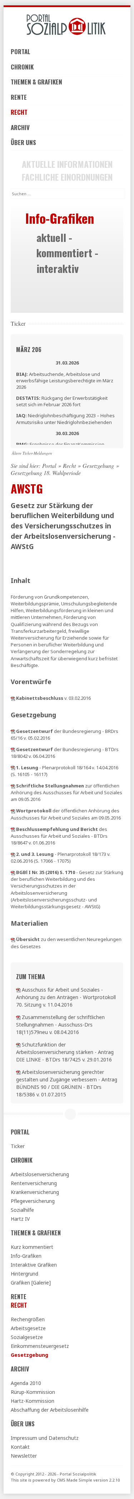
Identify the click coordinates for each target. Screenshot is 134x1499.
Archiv (20, 127)
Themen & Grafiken (36, 81)
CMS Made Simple (74, 1480)
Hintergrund (24, 1273)
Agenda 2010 (26, 1383)
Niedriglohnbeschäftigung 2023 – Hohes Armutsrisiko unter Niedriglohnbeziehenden (65, 418)
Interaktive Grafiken (34, 1264)
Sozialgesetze (27, 1337)
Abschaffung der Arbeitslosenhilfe (50, 1409)
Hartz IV (20, 1218)
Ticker (18, 1146)
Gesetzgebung (98, 465)
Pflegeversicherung (33, 1201)
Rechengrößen (28, 1319)
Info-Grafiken (26, 1255)
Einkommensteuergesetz (40, 1346)
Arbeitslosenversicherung (40, 1174)
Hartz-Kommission (32, 1400)
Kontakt (20, 1446)
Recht (19, 112)
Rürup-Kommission (33, 1392)
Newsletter (24, 1455)
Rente (19, 97)
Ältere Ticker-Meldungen (32, 453)
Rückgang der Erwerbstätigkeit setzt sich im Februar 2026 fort (62, 401)
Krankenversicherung (35, 1192)
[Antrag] (18, 1044)
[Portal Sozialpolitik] (67, 24)
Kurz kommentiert (32, 1247)
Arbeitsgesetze (28, 1328)
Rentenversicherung (34, 1183)
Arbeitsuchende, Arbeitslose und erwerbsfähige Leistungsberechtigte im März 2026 (64, 380)
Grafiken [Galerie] (31, 1282)
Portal (20, 51)
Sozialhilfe (22, 1209)
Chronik (22, 66)
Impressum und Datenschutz (45, 1438)
